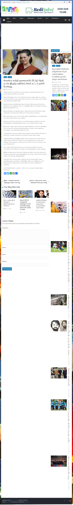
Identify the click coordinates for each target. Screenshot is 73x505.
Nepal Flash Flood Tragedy (69, 302)
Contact (9, 21)
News (14, 18)
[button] (9, 18)
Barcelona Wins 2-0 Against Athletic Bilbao (69, 468)
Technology (54, 18)
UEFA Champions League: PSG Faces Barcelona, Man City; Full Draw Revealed (69, 262)
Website (4, 261)
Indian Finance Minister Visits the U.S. (69, 378)
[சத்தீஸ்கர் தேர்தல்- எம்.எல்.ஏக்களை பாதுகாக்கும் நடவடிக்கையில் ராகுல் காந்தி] (42, 191)
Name (4, 247)
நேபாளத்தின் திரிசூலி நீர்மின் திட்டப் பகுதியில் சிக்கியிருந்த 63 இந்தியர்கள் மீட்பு (69, 119)
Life (47, 18)
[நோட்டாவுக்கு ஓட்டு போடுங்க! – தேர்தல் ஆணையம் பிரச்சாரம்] (9, 191)
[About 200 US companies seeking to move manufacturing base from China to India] (25, 191)
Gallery (39, 18)
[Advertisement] (36, 38)
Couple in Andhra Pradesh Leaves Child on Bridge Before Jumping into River (69, 169)
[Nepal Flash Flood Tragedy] (59, 306)
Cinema (21, 18)
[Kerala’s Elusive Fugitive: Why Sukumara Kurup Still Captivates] (59, 343)
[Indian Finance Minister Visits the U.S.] (59, 383)
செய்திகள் (9, 77)
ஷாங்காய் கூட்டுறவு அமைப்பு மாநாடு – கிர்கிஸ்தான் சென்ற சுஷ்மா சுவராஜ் (38, 181)
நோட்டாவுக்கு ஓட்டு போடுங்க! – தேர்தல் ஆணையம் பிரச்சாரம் (9, 203)
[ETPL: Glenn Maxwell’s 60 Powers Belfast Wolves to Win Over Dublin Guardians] (59, 427)
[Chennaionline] (4, 20)
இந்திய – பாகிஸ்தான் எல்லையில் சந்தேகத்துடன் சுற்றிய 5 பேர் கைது (12, 181)
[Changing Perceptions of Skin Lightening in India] (59, 221)
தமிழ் (8, 18)
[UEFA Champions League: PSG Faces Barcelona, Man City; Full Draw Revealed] (59, 267)
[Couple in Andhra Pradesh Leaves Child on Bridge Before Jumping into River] (59, 174)
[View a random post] (69, 20)
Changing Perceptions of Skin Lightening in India (23, 3)
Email (4, 254)
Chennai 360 (30, 18)
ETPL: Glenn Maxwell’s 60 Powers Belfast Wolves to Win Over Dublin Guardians (69, 422)
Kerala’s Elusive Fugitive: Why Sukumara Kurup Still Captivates (69, 338)
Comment (5, 228)
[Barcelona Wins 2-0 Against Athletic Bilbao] (59, 473)
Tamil (5, 77)
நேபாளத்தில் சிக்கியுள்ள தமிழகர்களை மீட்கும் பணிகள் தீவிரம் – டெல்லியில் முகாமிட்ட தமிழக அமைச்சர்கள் (60, 74)
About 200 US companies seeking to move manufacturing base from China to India (25, 204)
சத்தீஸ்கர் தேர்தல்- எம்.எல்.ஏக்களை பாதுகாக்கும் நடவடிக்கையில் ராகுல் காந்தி (41, 204)
